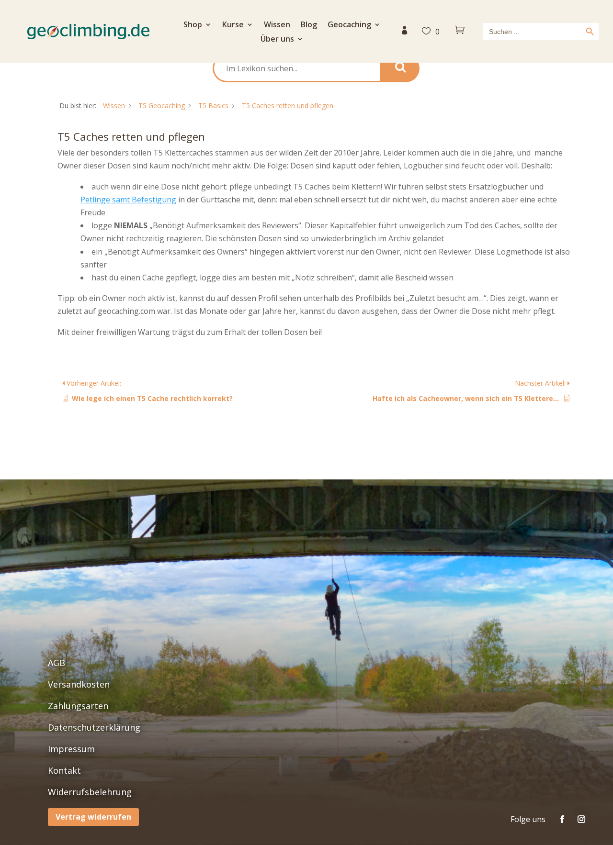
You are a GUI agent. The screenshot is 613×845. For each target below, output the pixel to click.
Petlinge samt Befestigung (128, 199)
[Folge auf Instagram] (581, 819)
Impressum (71, 749)
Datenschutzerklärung (94, 727)
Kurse (233, 25)
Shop (192, 25)
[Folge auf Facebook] (562, 819)
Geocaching (349, 25)
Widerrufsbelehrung (90, 792)
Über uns (277, 39)
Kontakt (64, 770)
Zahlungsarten (78, 706)
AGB (56, 662)
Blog (309, 25)
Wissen (277, 25)
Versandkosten (79, 684)
